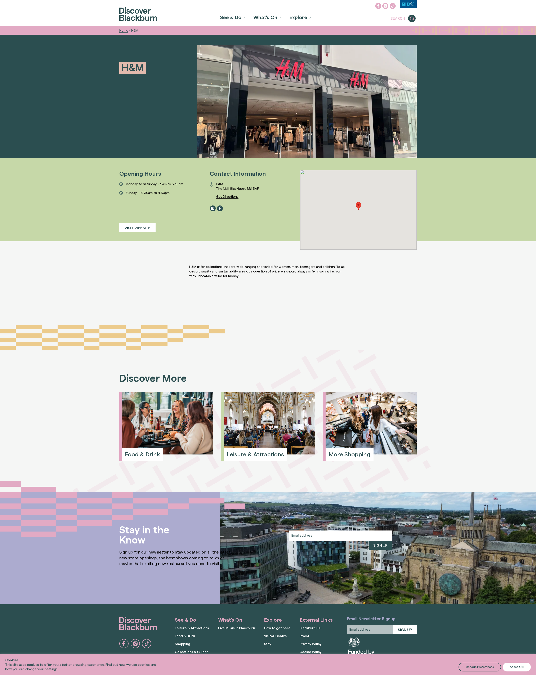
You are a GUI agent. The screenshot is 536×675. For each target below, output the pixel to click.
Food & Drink (185, 636)
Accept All (517, 667)
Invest (304, 636)
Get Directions (227, 196)
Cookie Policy (310, 652)
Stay (267, 644)
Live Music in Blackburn (236, 628)
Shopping (182, 644)
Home (123, 30)
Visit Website (137, 228)
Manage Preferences (480, 667)
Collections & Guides (191, 652)
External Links (316, 620)
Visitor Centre (275, 636)
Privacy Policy (310, 644)
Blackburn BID (311, 628)
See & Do (230, 17)
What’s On (265, 17)
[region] (268, 664)
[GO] (412, 19)
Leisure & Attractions (192, 628)
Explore (298, 17)
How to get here (277, 628)
